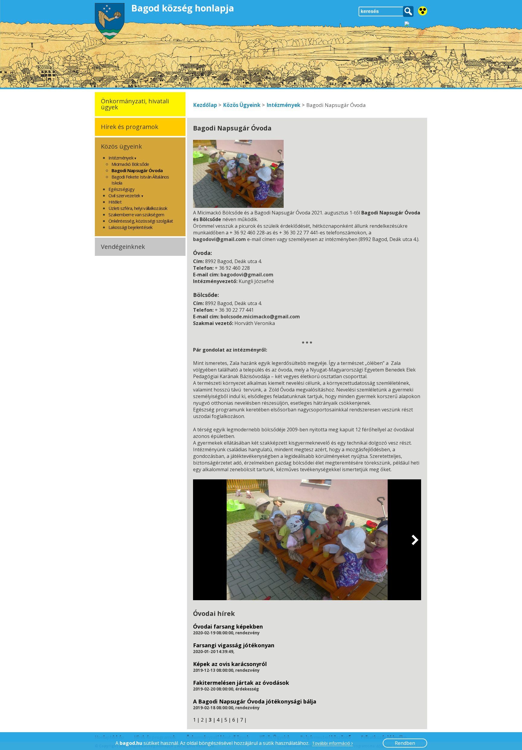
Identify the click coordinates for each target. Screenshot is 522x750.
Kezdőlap (205, 104)
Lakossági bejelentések (130, 227)
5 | (227, 719)
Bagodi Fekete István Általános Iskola (140, 180)
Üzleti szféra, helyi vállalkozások (137, 208)
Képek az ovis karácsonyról (230, 664)
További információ (331, 743)
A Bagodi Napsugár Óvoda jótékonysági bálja (254, 701)
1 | (196, 719)
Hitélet (114, 202)
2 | (204, 719)
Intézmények (283, 104)
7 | (243, 719)
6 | (235, 719)
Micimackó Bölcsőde (130, 164)
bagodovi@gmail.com (219, 239)
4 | (220, 719)
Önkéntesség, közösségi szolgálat (140, 221)
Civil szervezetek (124, 195)
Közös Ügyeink (241, 104)
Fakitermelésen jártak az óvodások (241, 682)
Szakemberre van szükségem (136, 214)
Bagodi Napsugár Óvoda (137, 170)
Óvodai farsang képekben (228, 626)
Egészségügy (121, 189)
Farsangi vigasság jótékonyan (233, 645)
